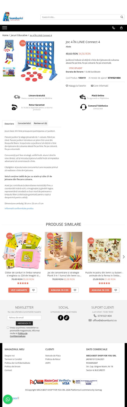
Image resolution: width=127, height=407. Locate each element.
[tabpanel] (39, 61)
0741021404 (104, 315)
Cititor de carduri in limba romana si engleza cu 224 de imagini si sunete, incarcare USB (23, 274)
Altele (68, 46)
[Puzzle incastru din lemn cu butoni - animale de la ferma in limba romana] (104, 251)
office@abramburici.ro (104, 320)
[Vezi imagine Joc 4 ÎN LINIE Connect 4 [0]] (8, 45)
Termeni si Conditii (13, 359)
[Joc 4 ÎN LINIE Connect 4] (39, 61)
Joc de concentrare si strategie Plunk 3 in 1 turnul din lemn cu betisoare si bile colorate (63, 274)
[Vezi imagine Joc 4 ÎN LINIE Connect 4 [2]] (8, 72)
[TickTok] (66, 317)
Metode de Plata (53, 355)
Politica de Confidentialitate (18, 334)
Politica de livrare (12, 366)
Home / (6, 35)
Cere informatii (100, 85)
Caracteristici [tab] (24, 123)
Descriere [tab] (9, 123)
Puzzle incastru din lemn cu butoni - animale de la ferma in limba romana (104, 274)
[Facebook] (60, 317)
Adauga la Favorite (77, 85)
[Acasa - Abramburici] (17, 17)
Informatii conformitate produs (19, 208)
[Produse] (5, 28)
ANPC (48, 362)
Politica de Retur (52, 359)
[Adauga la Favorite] (33, 290)
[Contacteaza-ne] (113, 28)
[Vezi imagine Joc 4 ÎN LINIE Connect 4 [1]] (8, 58)
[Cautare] (122, 17)
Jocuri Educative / (20, 35)
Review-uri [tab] (40, 123)
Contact (8, 370)
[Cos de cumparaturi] (121, 28)
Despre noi (10, 355)
